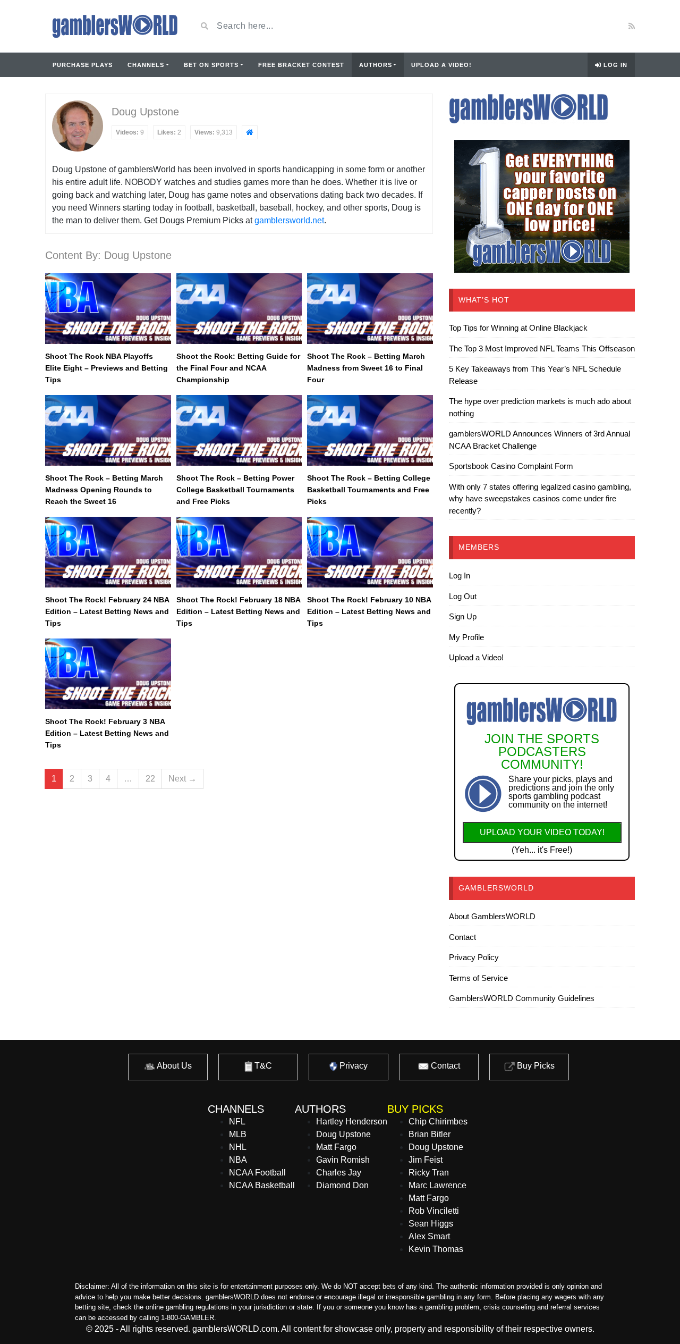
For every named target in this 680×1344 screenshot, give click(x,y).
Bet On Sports (211, 65)
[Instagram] (585, 26)
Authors (375, 65)
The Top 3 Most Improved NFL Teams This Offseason (542, 348)
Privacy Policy (474, 957)
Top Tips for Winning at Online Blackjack (518, 327)
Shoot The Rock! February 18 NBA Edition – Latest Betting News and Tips (238, 611)
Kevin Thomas (436, 1249)
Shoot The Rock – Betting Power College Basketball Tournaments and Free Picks (235, 490)
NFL (237, 1121)
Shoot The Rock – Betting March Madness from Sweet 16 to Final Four (366, 368)
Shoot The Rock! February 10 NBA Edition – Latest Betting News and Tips (369, 611)
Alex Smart (429, 1236)
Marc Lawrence (437, 1185)
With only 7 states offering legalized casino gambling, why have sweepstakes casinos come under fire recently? (540, 498)
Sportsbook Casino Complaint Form (511, 466)
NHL (237, 1147)
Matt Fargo (336, 1147)
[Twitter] (571, 26)
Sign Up (463, 616)
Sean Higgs (431, 1223)
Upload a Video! (441, 65)
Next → (182, 778)
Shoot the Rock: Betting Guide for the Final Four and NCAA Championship (238, 368)
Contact (462, 937)
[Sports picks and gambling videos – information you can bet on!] (113, 26)
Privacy (352, 1065)
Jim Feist (426, 1159)
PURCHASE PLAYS (83, 65)
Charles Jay (338, 1172)
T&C (262, 1065)
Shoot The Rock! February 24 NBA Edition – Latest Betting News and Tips (107, 611)
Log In (459, 575)
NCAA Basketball (262, 1185)
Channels (146, 65)
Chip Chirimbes (438, 1121)
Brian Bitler (429, 1134)
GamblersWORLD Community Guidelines (521, 998)
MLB (237, 1134)
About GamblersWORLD (492, 916)
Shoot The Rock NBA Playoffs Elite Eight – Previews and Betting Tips (106, 368)
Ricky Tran (429, 1172)
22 (150, 778)
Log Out (463, 596)
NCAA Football (257, 1172)
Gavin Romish (343, 1159)
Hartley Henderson (351, 1121)
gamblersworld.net (289, 220)
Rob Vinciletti (434, 1210)
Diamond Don (342, 1185)
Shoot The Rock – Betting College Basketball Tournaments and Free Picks (368, 490)
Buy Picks (535, 1065)
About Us (173, 1065)
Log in (614, 65)
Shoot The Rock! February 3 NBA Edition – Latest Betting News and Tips (107, 733)
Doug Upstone (343, 1134)
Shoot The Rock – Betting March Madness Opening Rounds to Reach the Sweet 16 (104, 490)
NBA (238, 1159)
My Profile (466, 637)
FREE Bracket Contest (301, 65)
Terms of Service (478, 977)
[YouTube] (555, 26)
